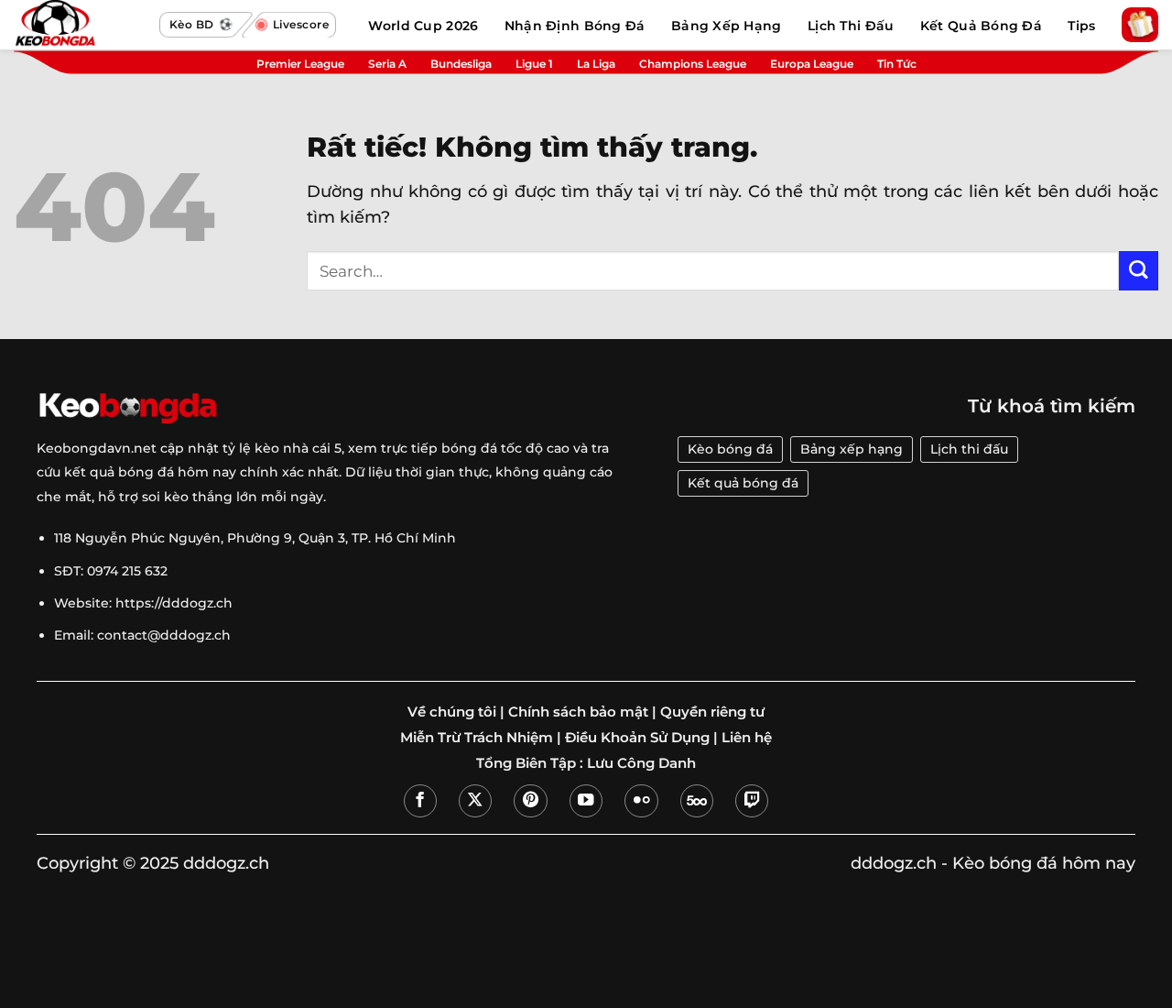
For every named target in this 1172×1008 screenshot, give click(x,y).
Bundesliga (461, 64)
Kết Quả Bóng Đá (981, 25)
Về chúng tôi (451, 712)
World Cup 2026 (423, 25)
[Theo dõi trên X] (475, 800)
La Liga (596, 64)
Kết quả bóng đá (743, 483)
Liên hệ (747, 737)
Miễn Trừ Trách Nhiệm (476, 737)
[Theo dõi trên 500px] (696, 800)
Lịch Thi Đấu (851, 25)
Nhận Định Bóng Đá (575, 25)
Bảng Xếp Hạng (726, 25)
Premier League (300, 64)
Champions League (692, 64)
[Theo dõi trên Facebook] (420, 800)
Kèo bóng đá (730, 449)
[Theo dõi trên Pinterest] (530, 800)
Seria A (387, 64)
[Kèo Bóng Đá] (82, 24)
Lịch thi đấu (969, 449)
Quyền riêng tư (712, 712)
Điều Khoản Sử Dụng (637, 737)
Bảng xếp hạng (851, 449)
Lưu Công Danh (641, 763)
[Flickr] (640, 800)
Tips (1081, 25)
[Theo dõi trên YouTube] (586, 800)
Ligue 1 (534, 64)
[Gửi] (1138, 270)
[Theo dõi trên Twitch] (751, 800)
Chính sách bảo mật (578, 712)
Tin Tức (897, 64)
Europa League (811, 64)
